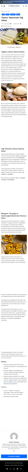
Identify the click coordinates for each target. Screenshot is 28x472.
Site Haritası (20, 465)
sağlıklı (10, 382)
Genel (7, 14)
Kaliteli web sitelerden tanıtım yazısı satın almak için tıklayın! (12, 2)
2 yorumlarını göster (14, 456)
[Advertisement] (14, 133)
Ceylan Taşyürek (6, 23)
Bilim (9, 11)
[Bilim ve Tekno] (14, 6)
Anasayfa (4, 11)
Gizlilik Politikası (13, 465)
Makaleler (13, 14)
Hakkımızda (7, 465)
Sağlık (18, 14)
